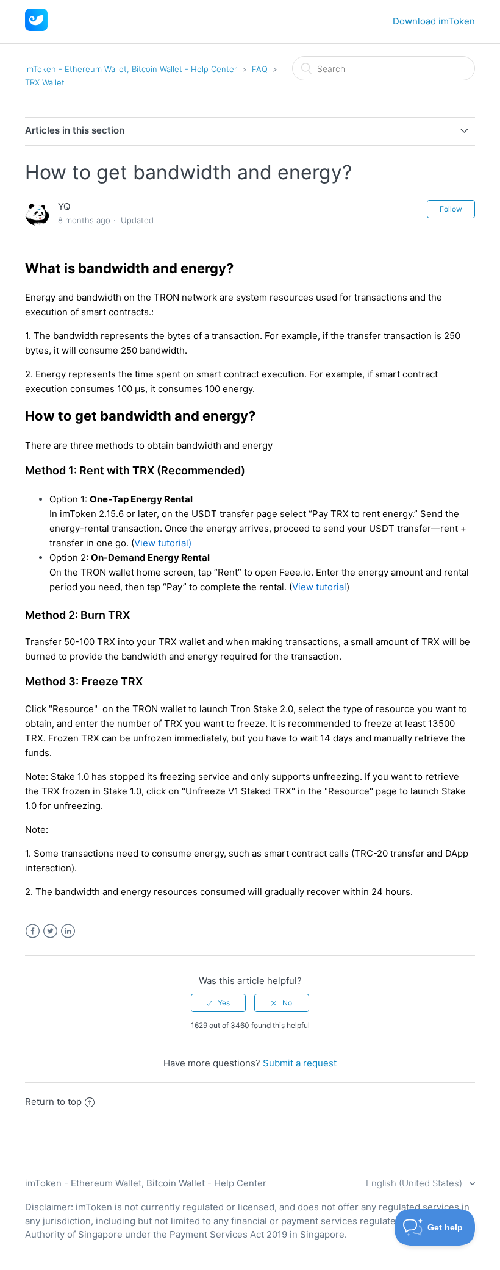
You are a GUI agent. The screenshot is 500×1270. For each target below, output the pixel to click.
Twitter (50, 931)
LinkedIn (68, 931)
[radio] (218, 1003)
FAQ (260, 69)
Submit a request (300, 1063)
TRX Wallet (45, 82)
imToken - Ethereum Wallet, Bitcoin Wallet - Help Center (131, 69)
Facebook (32, 931)
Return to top (53, 1101)
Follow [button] (451, 208)
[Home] (36, 28)
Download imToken (434, 21)
